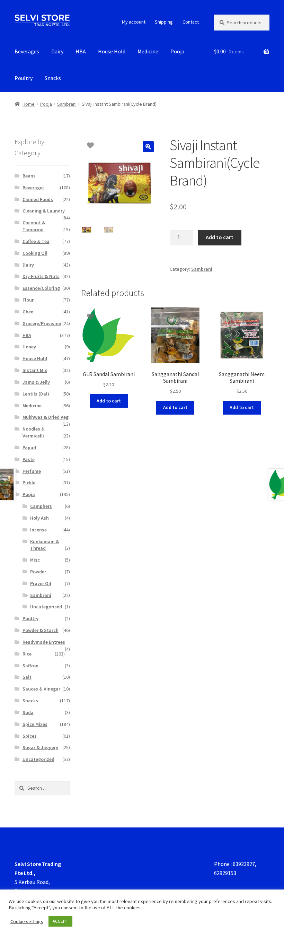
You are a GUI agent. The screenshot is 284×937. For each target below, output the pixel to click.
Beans (29, 176)
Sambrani (67, 104)
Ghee (28, 312)
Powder (38, 572)
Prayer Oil (40, 583)
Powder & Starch (41, 630)
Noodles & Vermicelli (34, 432)
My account (133, 22)
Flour (28, 300)
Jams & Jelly (36, 382)
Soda (28, 712)
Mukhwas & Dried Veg (46, 417)
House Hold (111, 51)
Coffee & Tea (36, 241)
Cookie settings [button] (26, 921)
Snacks (53, 78)
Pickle (29, 482)
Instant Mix (35, 370)
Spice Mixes (35, 724)
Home (29, 104)
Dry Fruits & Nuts (41, 276)
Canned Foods (38, 199)
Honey (29, 347)
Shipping (164, 22)
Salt (27, 677)
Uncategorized (38, 759)
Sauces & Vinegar (41, 689)
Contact (191, 22)
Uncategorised (46, 607)
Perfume (32, 471)
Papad (29, 447)
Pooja (177, 51)
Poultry (24, 78)
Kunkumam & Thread (44, 545)
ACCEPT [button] (60, 921)
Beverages (27, 51)
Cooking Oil (35, 253)
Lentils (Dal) (36, 394)
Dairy (57, 51)
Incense (38, 530)
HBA (81, 51)
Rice (27, 654)
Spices (30, 736)
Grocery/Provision (42, 323)
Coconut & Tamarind (34, 226)
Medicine (147, 51)
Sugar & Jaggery (40, 747)
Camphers (41, 506)
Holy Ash (39, 518)
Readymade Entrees (44, 642)
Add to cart (219, 237)
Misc (35, 560)
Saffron (30, 665)
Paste (29, 459)
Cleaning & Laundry (44, 211)
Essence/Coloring (41, 288)
